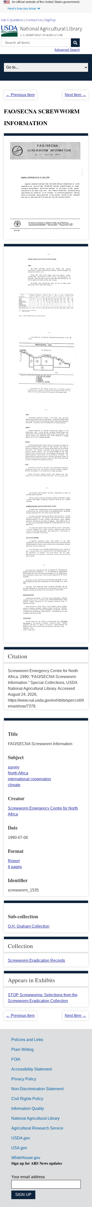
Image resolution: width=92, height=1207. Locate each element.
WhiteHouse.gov (25, 1158)
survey (13, 767)
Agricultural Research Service (37, 1128)
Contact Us (34, 19)
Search (75, 42)
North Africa (18, 773)
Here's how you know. (22, 8)
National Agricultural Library (51, 28)
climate (14, 785)
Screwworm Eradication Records (36, 960)
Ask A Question (12, 19)
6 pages (15, 867)
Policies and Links (27, 1040)
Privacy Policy (23, 1079)
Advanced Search (67, 50)
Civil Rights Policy (27, 1099)
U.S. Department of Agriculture (41, 35)
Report (14, 861)
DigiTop (50, 19)
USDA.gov (20, 1138)
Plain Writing (22, 1049)
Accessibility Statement (31, 1069)
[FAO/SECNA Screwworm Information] (47, 321)
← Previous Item (20, 95)
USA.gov (19, 1148)
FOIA (15, 1059)
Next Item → (75, 95)
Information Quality (27, 1108)
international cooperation (29, 779)
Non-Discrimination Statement (37, 1089)
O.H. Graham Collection (28, 926)
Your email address (28, 1177)
